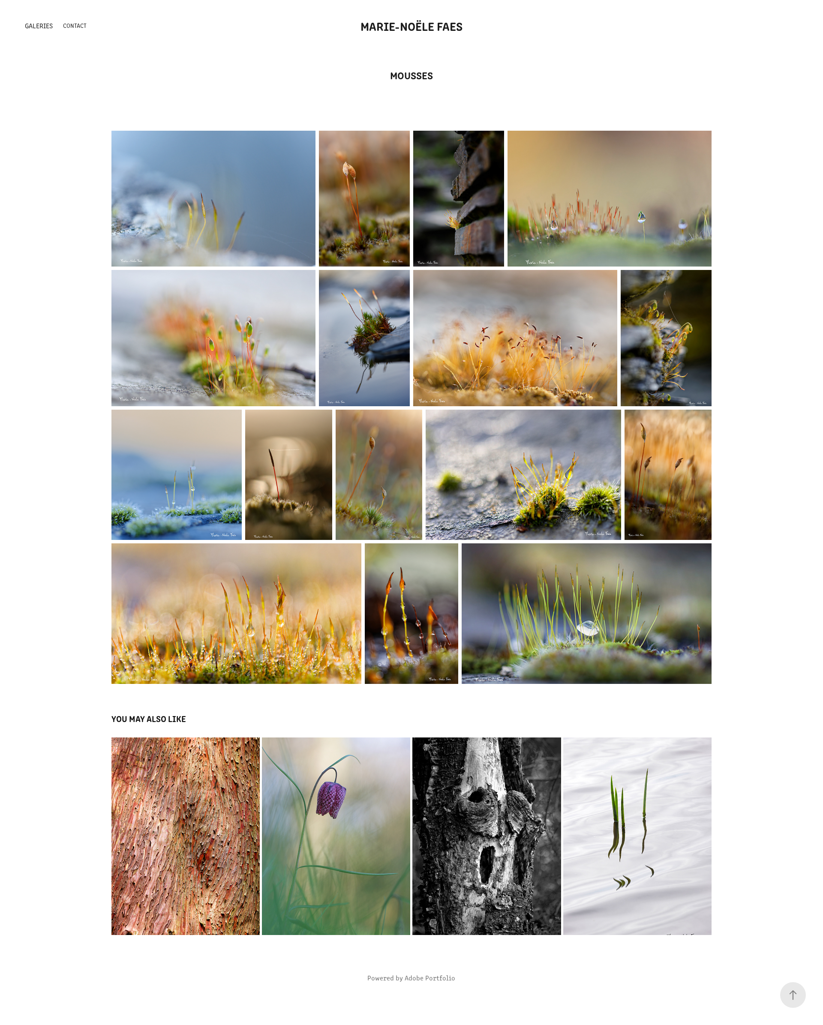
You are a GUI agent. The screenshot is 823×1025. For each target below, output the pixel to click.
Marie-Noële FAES (411, 25)
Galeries (39, 25)
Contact (75, 25)
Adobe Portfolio (430, 977)
